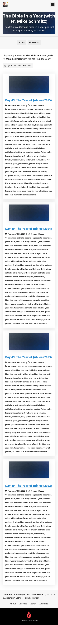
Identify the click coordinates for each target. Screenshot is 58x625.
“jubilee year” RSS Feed (19, 65)
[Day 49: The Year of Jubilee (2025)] (29, 84)
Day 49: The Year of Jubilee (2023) (28, 357)
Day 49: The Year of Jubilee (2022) (28, 486)
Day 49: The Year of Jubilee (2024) (28, 229)
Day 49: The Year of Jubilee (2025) (28, 100)
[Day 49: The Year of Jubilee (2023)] (29, 341)
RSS (23, 42)
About (13, 603)
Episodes (23, 603)
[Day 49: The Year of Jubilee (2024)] (29, 213)
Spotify (35, 42)
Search (33, 603)
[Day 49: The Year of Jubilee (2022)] (29, 469)
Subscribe (43, 603)
